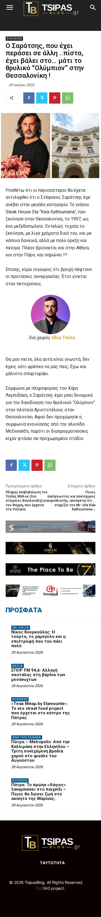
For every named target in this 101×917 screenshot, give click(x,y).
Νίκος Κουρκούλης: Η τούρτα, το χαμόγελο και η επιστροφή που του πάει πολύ (38, 639)
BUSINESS (14, 38)
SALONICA (20, 627)
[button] (10, 7)
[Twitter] (41, 98)
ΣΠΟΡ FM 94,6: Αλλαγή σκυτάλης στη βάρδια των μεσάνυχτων (38, 675)
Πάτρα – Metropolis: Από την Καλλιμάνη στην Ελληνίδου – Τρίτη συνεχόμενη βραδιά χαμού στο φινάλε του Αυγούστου (40, 751)
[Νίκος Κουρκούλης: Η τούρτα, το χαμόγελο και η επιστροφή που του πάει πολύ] (84, 635)
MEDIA (17, 665)
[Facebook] (29, 98)
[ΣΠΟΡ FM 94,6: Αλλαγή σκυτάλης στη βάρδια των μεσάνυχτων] (84, 674)
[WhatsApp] (67, 98)
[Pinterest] (54, 98)
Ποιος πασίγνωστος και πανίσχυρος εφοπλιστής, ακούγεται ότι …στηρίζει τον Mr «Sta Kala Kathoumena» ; (71, 501)
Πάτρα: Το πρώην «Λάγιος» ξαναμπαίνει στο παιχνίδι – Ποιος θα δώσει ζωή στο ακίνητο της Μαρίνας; (38, 791)
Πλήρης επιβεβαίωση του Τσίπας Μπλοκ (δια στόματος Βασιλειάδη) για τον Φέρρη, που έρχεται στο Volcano (27, 501)
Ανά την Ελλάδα (26, 737)
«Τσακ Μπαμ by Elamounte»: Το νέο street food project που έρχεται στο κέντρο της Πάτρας (40, 710)
